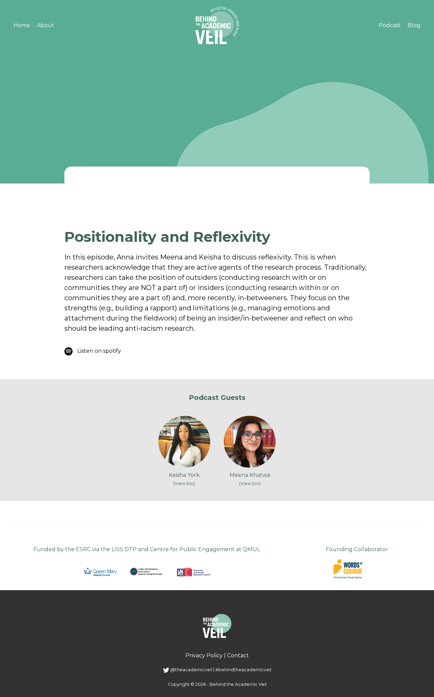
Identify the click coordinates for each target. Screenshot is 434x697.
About (45, 25)
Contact (238, 655)
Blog (414, 25)
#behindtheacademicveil (243, 669)
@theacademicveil (190, 669)
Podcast (390, 25)
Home (22, 25)
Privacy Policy (204, 655)
